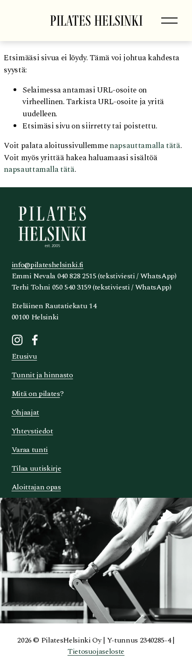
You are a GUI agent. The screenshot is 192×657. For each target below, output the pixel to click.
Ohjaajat (25, 412)
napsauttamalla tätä (145, 146)
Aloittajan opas (36, 487)
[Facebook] (35, 340)
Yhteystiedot (32, 431)
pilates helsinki (96, 20)
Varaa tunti (30, 449)
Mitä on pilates (36, 393)
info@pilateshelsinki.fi (47, 264)
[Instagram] (17, 340)
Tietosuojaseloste (96, 651)
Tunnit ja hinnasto (42, 375)
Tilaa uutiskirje (37, 468)
